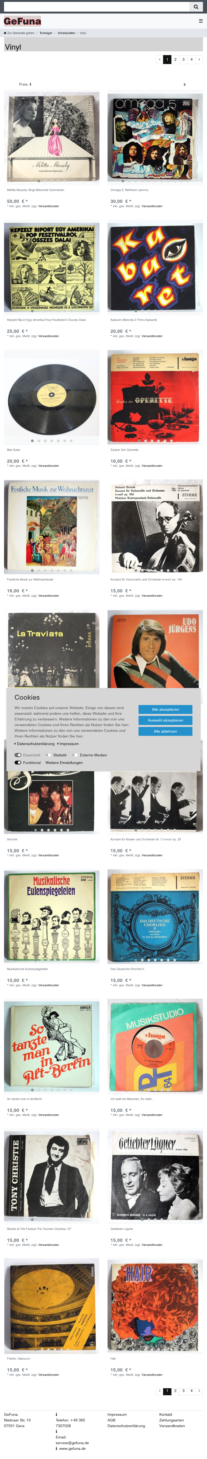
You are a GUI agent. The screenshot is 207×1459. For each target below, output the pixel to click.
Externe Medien (93, 755)
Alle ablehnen (165, 731)
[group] (51, 137)
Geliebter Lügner (122, 1229)
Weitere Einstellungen (64, 762)
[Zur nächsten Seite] (199, 59)
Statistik (60, 755)
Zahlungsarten (171, 1420)
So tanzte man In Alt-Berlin (24, 1099)
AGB (111, 1420)
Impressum (117, 1414)
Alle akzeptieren (165, 709)
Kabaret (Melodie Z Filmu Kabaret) (134, 320)
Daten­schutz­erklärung (36, 743)
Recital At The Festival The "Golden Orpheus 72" (39, 1229)
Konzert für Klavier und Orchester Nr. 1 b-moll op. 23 (146, 839)
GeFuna (11, 1414)
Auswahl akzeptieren (165, 720)
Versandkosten (48, 206)
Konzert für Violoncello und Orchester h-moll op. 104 (146, 579)
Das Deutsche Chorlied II (127, 969)
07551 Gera (14, 1426)
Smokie (12, 839)
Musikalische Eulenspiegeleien (27, 969)
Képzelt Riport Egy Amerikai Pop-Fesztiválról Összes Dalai (46, 320)
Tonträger (45, 33)
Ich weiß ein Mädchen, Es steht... (132, 1099)
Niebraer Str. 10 (17, 1420)
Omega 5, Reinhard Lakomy (130, 190)
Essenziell (31, 755)
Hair (113, 1358)
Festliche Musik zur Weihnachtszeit (30, 579)
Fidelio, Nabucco (18, 1358)
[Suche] (196, 7)
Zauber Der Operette (125, 450)
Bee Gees (13, 450)
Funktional (32, 762)
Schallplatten (66, 33)
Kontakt (165, 1414)
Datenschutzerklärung (126, 1426)
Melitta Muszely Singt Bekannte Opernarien (35, 190)
